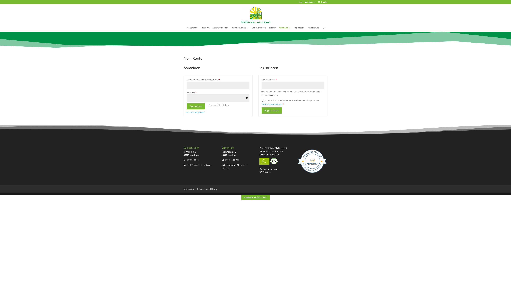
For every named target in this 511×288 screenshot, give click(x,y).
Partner (272, 28)
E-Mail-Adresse (274, 79)
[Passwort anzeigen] (246, 98)
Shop (300, 2)
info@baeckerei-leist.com (200, 165)
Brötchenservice (239, 28)
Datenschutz (313, 28)
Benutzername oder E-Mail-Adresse (209, 79)
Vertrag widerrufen (255, 197)
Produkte (205, 28)
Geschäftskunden (220, 28)
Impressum (299, 28)
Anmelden (195, 106)
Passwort (197, 92)
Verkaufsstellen (259, 28)
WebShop (283, 28)
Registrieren (271, 110)
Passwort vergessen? (195, 112)
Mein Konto (309, 2)
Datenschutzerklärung (271, 104)
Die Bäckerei (192, 28)
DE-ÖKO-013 (265, 172)
